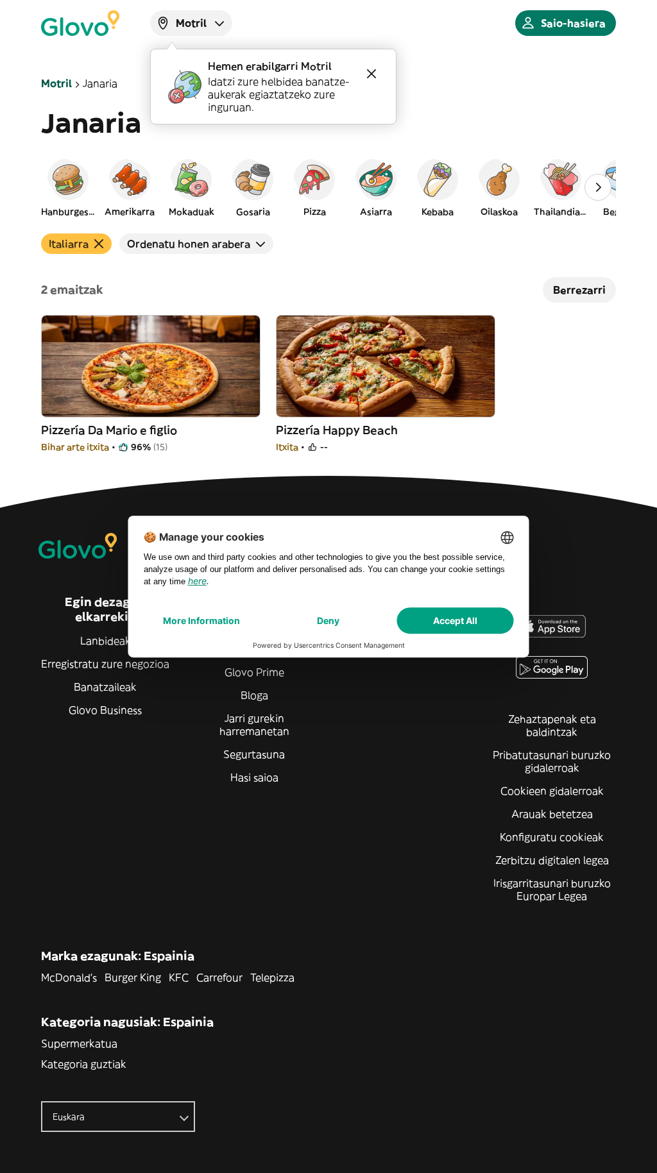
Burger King (133, 977)
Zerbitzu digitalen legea (552, 860)
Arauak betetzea (552, 813)
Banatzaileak (105, 686)
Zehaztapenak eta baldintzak (552, 725)
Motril (56, 83)
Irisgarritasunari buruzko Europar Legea (552, 889)
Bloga (254, 695)
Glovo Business (105, 710)
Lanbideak (105, 640)
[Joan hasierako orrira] (80, 23)
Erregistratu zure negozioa (105, 663)
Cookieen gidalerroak (552, 790)
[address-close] (371, 74)
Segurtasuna (254, 754)
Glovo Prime (254, 672)
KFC (179, 977)
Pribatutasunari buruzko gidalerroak (552, 761)
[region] (328, 187)
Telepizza (272, 977)
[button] (68, 187)
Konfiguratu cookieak (552, 837)
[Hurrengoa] (598, 187)
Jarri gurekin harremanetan (254, 725)
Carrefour (219, 977)
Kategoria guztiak (83, 1064)
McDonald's (69, 977)
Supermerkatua (79, 1043)
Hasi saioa (254, 777)
